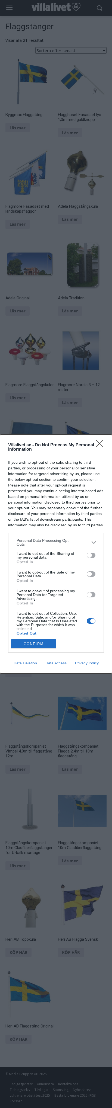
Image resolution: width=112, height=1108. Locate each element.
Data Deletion (25, 663)
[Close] (101, 445)
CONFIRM (34, 644)
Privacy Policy (87, 663)
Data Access (56, 663)
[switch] (91, 555)
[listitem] (56, 542)
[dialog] (56, 554)
